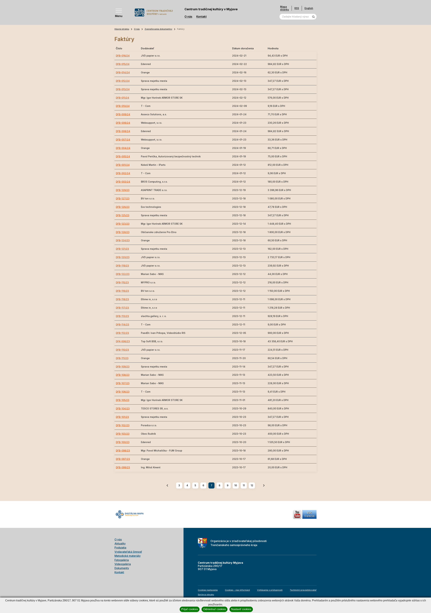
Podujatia (120, 547)
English (309, 8)
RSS (296, 8)
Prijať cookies (189, 609)
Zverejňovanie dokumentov (158, 29)
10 (235, 485)
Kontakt (201, 16)
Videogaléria (122, 564)
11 (244, 485)
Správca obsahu (206, 594)
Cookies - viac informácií (237, 590)
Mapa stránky (284, 8)
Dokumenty (121, 568)
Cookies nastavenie (208, 590)
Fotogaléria (121, 560)
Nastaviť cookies (241, 609)
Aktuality (120, 543)
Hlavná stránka (121, 29)
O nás (188, 16)
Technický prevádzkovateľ (303, 590)
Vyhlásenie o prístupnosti (270, 590)
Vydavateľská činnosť (128, 551)
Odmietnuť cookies (214, 609)
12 (252, 485)
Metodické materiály (127, 555)
